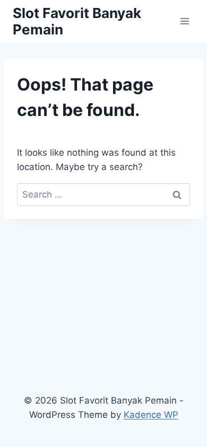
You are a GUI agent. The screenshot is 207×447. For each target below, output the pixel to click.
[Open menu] (184, 21)
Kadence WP (151, 414)
